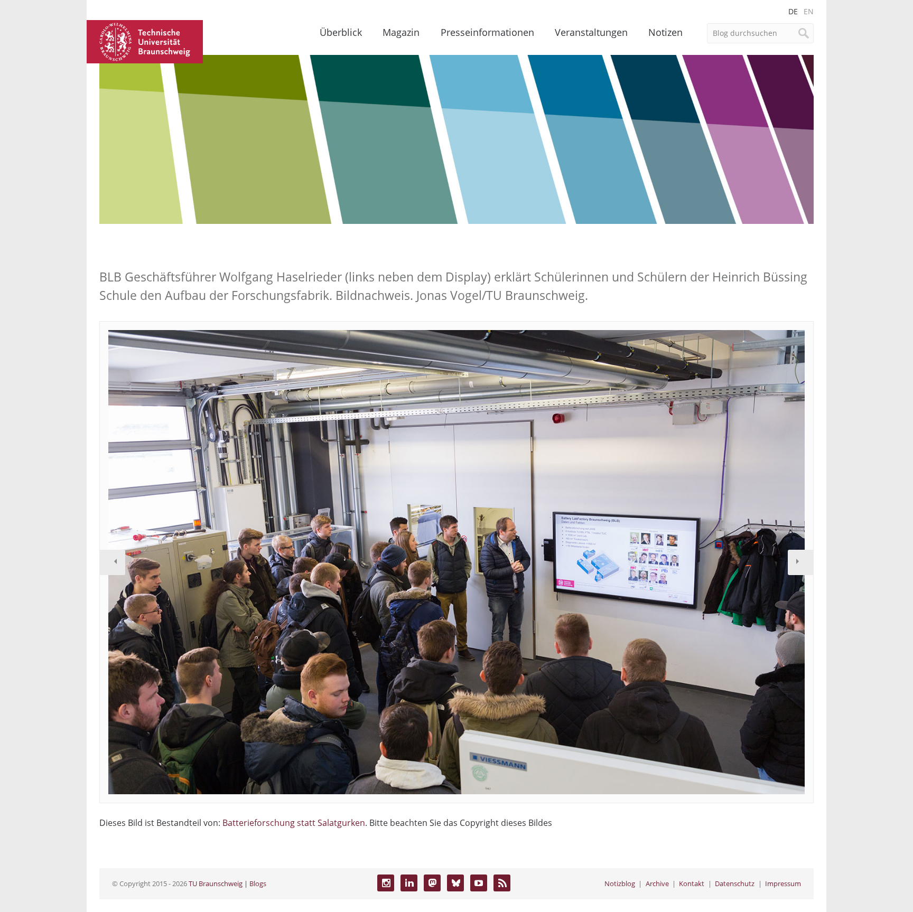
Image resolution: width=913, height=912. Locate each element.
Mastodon (432, 883)
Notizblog (619, 883)
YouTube (478, 883)
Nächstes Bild (800, 562)
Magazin (401, 32)
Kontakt (691, 883)
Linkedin (408, 883)
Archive (657, 883)
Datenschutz (734, 883)
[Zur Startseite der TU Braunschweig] (145, 40)
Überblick (341, 32)
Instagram (385, 883)
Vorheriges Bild (112, 562)
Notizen (665, 32)
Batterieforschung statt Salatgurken (293, 823)
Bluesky (455, 883)
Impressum (783, 883)
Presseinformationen (487, 32)
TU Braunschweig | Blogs (227, 883)
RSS (501, 883)
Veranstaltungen (591, 32)
